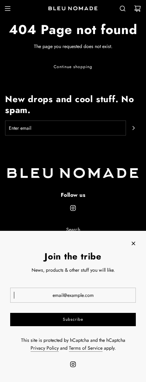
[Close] (133, 243)
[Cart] (137, 8)
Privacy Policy (45, 348)
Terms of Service (86, 348)
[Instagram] (73, 208)
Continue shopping (73, 67)
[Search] (122, 8)
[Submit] (133, 128)
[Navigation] (7, 8)
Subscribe (73, 319)
